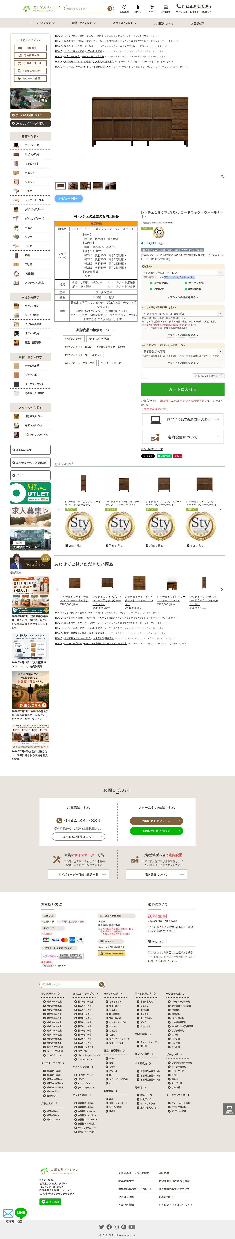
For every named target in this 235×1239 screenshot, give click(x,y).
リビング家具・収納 (74, 36)
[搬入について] (183, 443)
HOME (58, 36)
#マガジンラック (74, 338)
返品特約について (152, 449)
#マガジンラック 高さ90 (111, 346)
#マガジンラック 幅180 (78, 346)
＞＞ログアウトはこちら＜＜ (175, 1204)
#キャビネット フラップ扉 (80, 363)
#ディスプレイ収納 (98, 338)
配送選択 (147, 266)
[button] (58, 509)
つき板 (131, 286)
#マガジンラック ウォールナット (83, 355)
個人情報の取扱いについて (174, 1188)
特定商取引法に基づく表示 (174, 1181)
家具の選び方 (126, 1181)
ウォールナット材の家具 (105, 41)
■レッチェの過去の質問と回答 (96, 216)
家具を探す (69, 41)
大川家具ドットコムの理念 (77, 61)
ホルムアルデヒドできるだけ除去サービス (164, 345)
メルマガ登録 (126, 1204)
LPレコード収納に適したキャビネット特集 (105, 66)
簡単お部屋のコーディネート (135, 1188)
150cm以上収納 (94, 51)
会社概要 (164, 1173)
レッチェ (102, 46)
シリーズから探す (86, 46)
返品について (166, 1196)
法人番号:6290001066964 (57, 1193)
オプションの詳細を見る (181, 297)
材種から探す (84, 41)
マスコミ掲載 (126, 1196)
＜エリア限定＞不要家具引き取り (159, 307)
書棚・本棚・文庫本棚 (93, 56)
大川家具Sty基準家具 (103, 61)
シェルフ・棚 (93, 36)
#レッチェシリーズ (110, 363)
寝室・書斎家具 (72, 56)
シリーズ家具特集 (73, 66)
